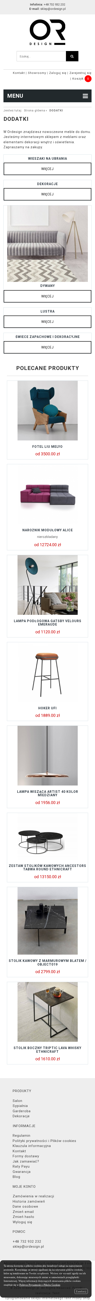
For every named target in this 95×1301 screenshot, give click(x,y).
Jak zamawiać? (26, 1161)
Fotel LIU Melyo (47, 446)
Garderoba (22, 1111)
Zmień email (23, 1212)
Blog (16, 1177)
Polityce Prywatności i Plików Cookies (39, 1284)
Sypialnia (20, 1106)
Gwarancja (22, 1172)
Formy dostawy (26, 1156)
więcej (47, 169)
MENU (15, 96)
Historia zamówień (29, 1201)
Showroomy (37, 73)
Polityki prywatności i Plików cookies (44, 1141)
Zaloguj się (57, 73)
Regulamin (21, 1136)
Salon (17, 1101)
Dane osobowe (25, 1206)
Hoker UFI (47, 708)
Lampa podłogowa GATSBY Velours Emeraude (47, 622)
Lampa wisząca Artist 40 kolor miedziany (47, 793)
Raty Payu (21, 1166)
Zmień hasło (23, 1217)
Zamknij (81, 1291)
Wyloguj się (22, 1222)
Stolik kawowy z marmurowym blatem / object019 (47, 962)
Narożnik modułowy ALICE (47, 530)
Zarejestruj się (80, 73)
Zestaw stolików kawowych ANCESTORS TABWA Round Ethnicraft (47, 867)
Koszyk (78, 78)
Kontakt (19, 73)
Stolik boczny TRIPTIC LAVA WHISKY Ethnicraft (47, 1049)
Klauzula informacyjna (32, 1146)
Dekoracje (21, 1116)
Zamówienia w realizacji (33, 1196)
